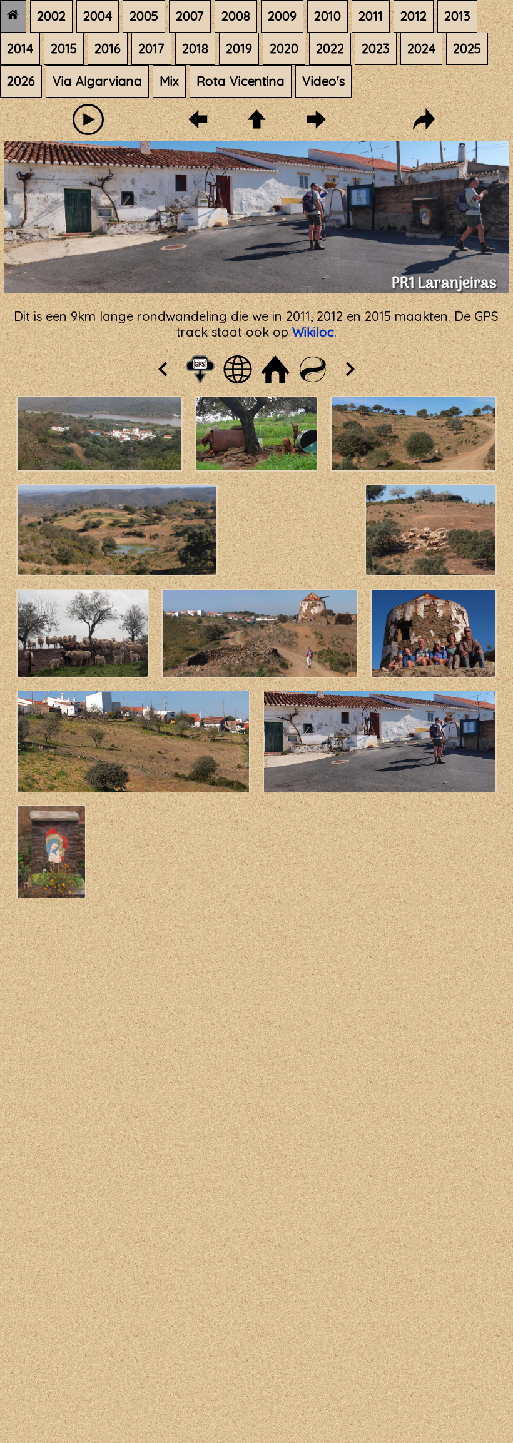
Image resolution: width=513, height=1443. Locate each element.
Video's (323, 81)
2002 (51, 16)
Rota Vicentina (240, 81)
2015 (64, 48)
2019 (239, 48)
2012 (413, 16)
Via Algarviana (97, 81)
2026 (21, 81)
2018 (195, 48)
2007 (190, 16)
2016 (107, 48)
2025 (467, 48)
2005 (144, 16)
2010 (327, 16)
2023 (376, 48)
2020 (284, 48)
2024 (421, 48)
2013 (457, 16)
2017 (151, 48)
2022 (330, 48)
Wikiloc (313, 332)
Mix (169, 81)
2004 (97, 16)
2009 (282, 16)
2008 (235, 16)
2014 (20, 48)
